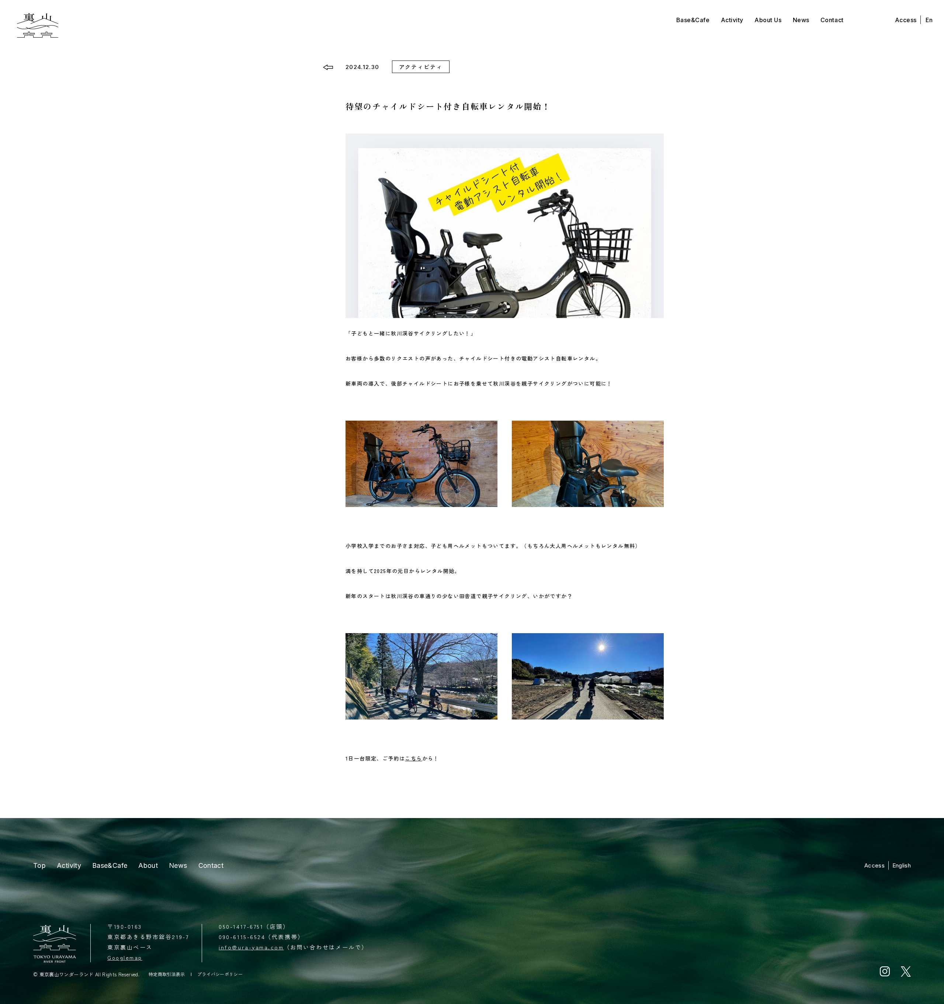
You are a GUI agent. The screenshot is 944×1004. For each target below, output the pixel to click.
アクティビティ (421, 66)
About (148, 865)
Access (906, 20)
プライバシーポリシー (220, 974)
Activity (732, 20)
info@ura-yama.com (251, 947)
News (801, 20)
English (901, 865)
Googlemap (124, 957)
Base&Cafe (693, 20)
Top (39, 865)
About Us (767, 20)
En (929, 20)
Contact (832, 20)
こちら (413, 758)
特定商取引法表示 (167, 974)
